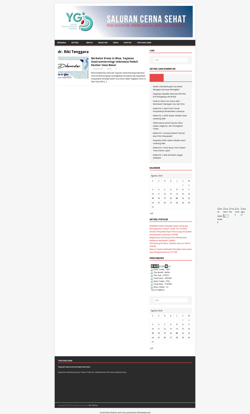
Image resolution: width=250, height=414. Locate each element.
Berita (89, 42)
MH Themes (93, 405)
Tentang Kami (144, 42)
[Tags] (171, 77)
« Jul (151, 213)
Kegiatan (103, 42)
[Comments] (185, 77)
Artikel (75, 42)
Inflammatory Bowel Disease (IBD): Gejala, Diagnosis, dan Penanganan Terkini (168, 126)
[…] (105, 81)
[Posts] (157, 77)
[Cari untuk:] (171, 60)
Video (115, 42)
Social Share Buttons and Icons (113, 412)
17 (153, 198)
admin (109, 69)
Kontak (128, 42)
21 (177, 198)
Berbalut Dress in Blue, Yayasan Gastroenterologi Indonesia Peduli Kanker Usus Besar (114, 61)
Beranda (61, 42)
